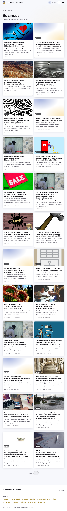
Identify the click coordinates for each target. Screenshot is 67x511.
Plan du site (61, 490)
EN (52, 2)
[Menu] (63, 2)
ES (55, 2)
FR (49, 2)
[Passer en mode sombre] (59, 2)
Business (5, 499)
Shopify (32, 499)
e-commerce (32, 502)
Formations (6, 502)
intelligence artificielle (19, 502)
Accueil (4, 10)
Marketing (41, 502)
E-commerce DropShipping (19, 499)
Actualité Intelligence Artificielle (47, 499)
